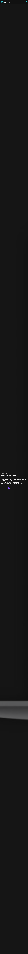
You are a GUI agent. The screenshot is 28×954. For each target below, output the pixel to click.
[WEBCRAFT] (7, 2)
